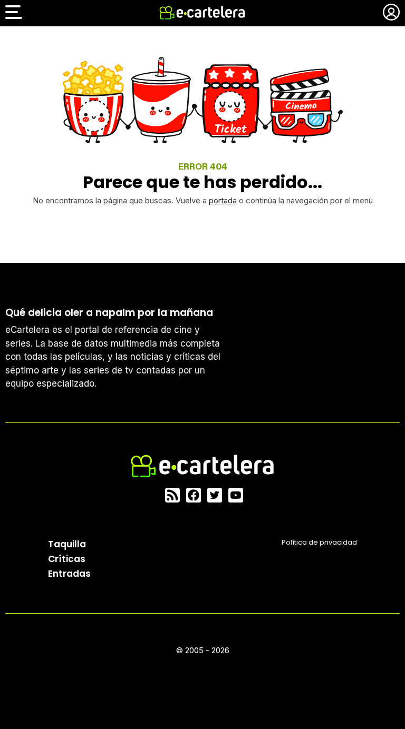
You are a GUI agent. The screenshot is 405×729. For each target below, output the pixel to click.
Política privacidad (319, 542)
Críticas (66, 559)
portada (223, 200)
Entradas (69, 573)
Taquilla (67, 544)
